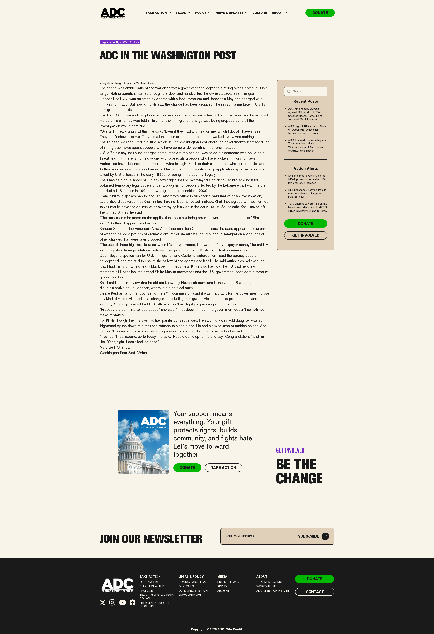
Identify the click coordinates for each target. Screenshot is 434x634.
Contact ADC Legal (193, 582)
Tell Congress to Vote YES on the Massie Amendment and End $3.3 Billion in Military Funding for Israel (307, 207)
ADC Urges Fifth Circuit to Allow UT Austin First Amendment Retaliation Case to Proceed (307, 129)
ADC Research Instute (272, 590)
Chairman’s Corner (270, 582)
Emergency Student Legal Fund (154, 604)
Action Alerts (150, 582)
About (261, 576)
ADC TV (222, 586)
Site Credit (234, 629)
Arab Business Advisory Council (157, 597)
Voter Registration (193, 590)
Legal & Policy (191, 576)
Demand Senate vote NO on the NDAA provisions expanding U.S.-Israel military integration (307, 179)
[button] (313, 536)
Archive (223, 590)
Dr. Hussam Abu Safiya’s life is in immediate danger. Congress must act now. (307, 193)
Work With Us (266, 586)
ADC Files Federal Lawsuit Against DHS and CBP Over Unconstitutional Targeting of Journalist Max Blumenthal (305, 114)
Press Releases (228, 582)
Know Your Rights (192, 595)
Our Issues (186, 586)
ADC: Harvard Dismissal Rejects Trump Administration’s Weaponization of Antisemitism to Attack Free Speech (307, 145)
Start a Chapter (152, 586)
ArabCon (146, 590)
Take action (150, 576)
